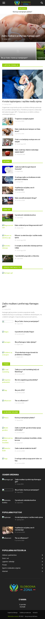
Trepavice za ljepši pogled (24, 119)
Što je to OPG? (20, 390)
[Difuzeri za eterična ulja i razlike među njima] (7, 238)
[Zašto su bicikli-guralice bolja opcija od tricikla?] (7, 430)
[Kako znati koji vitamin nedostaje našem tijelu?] (7, 152)
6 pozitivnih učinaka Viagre (24, 332)
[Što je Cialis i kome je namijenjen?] (18, 51)
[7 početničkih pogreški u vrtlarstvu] (7, 258)
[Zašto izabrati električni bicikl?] (7, 451)
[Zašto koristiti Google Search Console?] (7, 169)
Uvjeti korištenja (12, 612)
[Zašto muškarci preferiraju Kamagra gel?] (22, 28)
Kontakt (22, 607)
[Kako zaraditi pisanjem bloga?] (7, 200)
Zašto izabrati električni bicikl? (25, 448)
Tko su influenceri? (21, 400)
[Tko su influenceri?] (7, 403)
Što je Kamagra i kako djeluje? (25, 342)
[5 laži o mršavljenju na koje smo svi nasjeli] (7, 142)
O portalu (22, 604)
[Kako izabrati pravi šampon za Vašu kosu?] (7, 132)
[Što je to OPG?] (7, 393)
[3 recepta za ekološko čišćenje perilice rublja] (7, 248)
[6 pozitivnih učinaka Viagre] (7, 334)
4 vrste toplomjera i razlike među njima (22, 101)
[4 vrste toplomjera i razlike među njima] (22, 84)
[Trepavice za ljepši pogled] (7, 121)
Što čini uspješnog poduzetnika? (26, 380)
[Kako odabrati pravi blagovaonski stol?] (7, 228)
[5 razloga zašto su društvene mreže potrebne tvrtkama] (7, 180)
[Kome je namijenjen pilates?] (7, 420)
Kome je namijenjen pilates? (22, 12)
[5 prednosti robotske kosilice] (7, 217)
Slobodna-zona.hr (13, 616)
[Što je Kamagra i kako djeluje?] (7, 345)
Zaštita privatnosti (25, 612)
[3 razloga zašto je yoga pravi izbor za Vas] (7, 461)
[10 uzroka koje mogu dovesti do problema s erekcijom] (7, 355)
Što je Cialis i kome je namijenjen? (27, 321)
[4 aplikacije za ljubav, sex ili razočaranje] (7, 190)
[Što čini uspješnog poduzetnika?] (7, 382)
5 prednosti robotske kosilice (25, 215)
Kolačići (35, 612)
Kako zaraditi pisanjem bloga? (26, 198)
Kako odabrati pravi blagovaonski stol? (29, 225)
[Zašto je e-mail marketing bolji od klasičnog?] (7, 372)
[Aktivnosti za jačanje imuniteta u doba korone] (7, 440)
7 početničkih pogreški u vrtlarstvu (27, 256)
